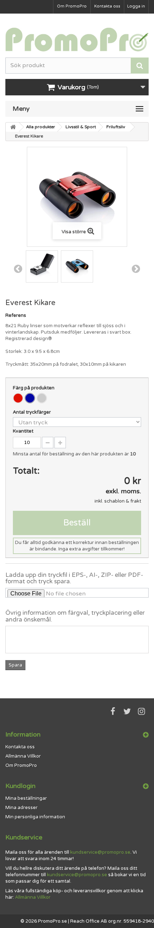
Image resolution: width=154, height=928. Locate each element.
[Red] (18, 398)
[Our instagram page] (141, 711)
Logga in (136, 6)
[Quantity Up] (60, 442)
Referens (15, 315)
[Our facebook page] (112, 711)
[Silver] (41, 398)
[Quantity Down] (47, 442)
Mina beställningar (26, 798)
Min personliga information (35, 817)
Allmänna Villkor (23, 756)
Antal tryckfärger (32, 412)
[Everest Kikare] (42, 266)
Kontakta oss (107, 6)
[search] (140, 66)
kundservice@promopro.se (100, 852)
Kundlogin (20, 786)
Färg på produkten (34, 388)
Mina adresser (21, 807)
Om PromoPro (72, 6)
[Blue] (29, 398)
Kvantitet (23, 431)
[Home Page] (12, 127)
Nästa (136, 269)
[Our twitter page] (127, 711)
